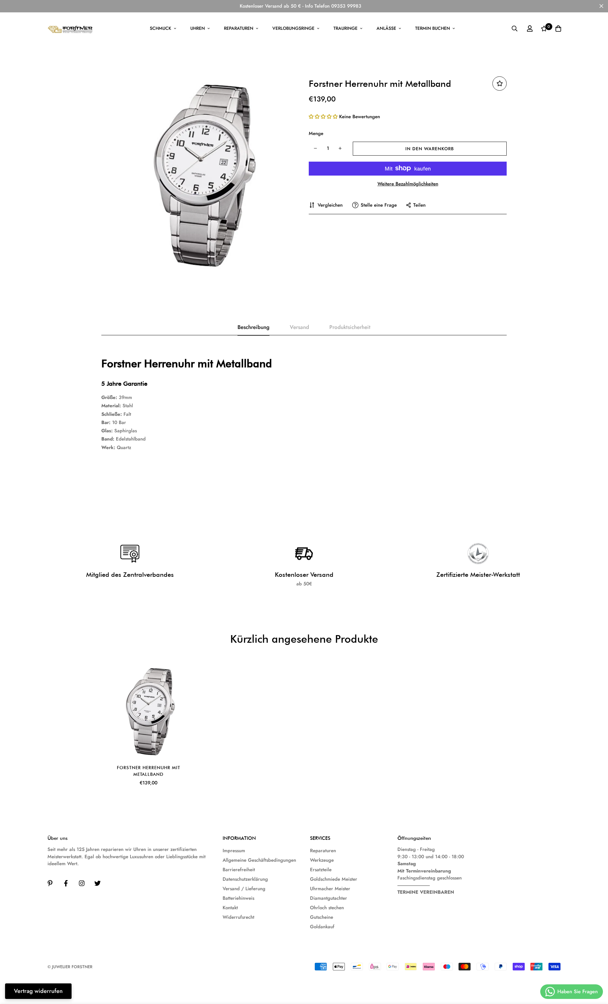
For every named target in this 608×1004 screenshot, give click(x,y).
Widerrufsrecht (238, 917)
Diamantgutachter (328, 898)
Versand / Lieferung (244, 888)
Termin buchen (432, 28)
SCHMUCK (160, 28)
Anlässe (386, 28)
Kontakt (230, 907)
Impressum (234, 850)
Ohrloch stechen (327, 907)
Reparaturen (238, 28)
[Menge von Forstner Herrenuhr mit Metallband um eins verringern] (315, 148)
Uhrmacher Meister (330, 888)
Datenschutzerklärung (245, 879)
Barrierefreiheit (239, 869)
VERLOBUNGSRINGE (293, 28)
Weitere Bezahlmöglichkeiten (407, 183)
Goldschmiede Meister (333, 879)
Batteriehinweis (238, 898)
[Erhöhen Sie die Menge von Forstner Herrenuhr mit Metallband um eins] (340, 148)
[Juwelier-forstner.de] (70, 28)
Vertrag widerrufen (38, 991)
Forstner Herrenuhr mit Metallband (148, 771)
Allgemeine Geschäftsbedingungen (259, 860)
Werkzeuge (322, 860)
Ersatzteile (321, 869)
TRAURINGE (345, 28)
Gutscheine (321, 917)
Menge (316, 133)
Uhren (197, 28)
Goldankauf (322, 926)
